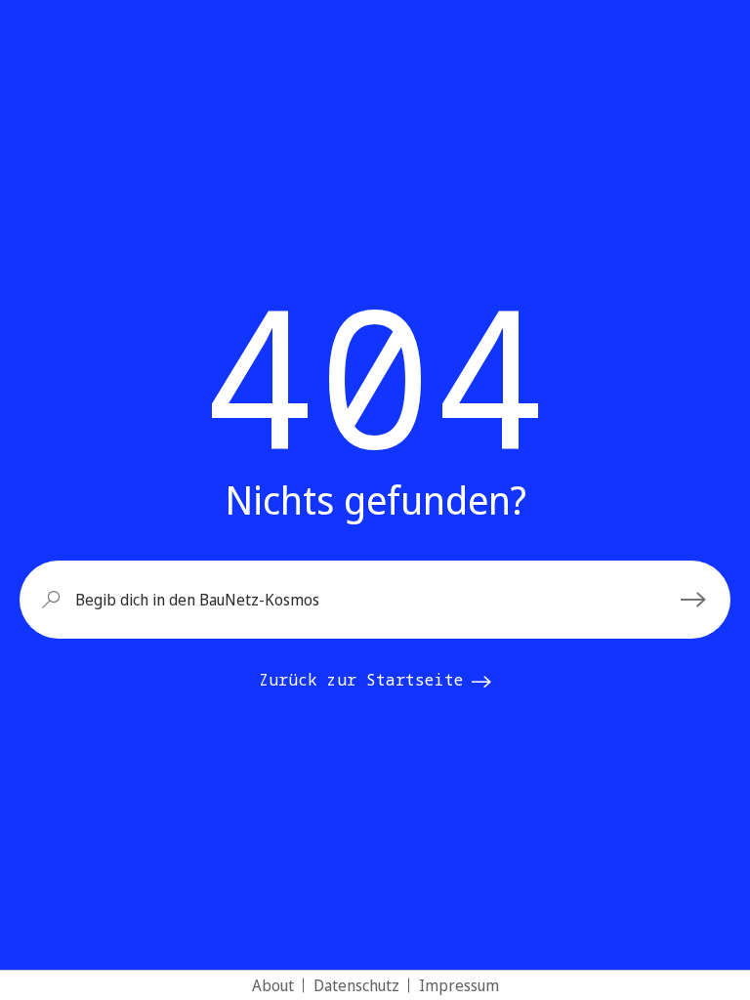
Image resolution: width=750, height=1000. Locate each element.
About (273, 985)
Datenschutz (356, 985)
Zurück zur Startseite (361, 679)
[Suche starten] (696, 600)
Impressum (459, 985)
